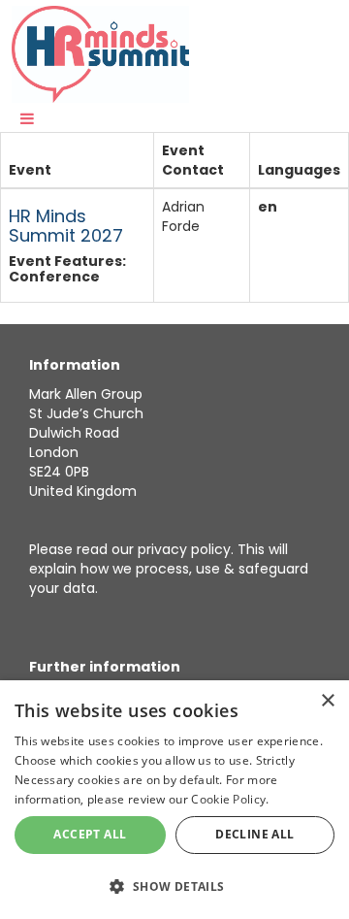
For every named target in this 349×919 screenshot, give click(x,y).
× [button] (327, 701)
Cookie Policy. (230, 799)
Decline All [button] (254, 834)
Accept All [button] (89, 834)
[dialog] (174, 799)
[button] (174, 885)
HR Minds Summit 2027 (66, 225)
